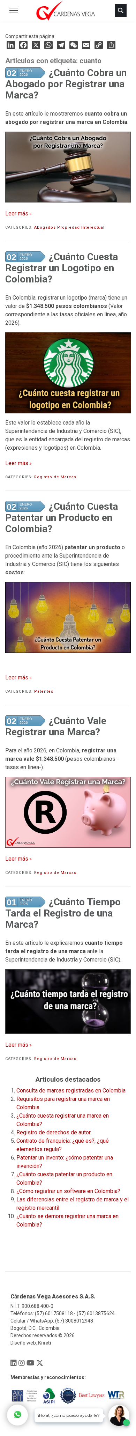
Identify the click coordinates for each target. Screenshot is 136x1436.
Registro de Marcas (55, 477)
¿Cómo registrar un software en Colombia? (68, 1191)
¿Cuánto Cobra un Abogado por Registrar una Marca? (66, 84)
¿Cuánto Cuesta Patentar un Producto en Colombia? (61, 518)
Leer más (16, 213)
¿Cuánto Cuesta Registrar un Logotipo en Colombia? (61, 268)
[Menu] (13, 10)
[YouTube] (31, 1363)
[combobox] (66, 35)
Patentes (43, 691)
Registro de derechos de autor (53, 1132)
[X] (39, 1363)
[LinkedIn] (10, 45)
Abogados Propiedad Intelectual (69, 227)
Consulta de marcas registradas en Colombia (71, 1090)
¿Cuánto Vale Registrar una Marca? (55, 726)
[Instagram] (21, 1363)
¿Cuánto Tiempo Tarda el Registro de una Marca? (63, 913)
